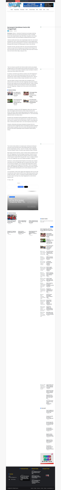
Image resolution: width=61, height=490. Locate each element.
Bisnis (37, 9)
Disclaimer (38, 488)
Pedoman (45, 488)
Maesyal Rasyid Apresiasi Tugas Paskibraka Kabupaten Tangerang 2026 (33, 233)
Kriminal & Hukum (32, 9)
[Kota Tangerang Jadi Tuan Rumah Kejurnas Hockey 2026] (10, 93)
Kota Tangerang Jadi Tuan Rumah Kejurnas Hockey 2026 (17, 94)
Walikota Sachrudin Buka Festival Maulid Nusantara (49, 257)
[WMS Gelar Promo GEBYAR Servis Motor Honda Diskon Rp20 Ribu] (43, 396)
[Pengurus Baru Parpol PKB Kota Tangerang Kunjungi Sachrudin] (43, 392)
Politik (27, 9)
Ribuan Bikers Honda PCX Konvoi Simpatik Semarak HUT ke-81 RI (49, 313)
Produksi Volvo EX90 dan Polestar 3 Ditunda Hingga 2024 (49, 417)
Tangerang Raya (16, 9)
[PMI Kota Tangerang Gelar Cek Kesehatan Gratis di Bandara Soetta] (12, 217)
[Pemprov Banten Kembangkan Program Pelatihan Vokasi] (22, 227)
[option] (22, 200)
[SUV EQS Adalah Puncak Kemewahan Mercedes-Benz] (43, 430)
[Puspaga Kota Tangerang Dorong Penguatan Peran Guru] (12, 227)
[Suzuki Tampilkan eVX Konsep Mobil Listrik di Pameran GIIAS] (43, 412)
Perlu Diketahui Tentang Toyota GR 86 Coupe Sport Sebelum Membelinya (50, 447)
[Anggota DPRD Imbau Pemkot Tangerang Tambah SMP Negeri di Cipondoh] (43, 386)
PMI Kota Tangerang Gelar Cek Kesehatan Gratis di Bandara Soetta (11, 221)
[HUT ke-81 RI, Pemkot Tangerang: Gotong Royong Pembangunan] (43, 402)
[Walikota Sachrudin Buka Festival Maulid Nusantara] (43, 258)
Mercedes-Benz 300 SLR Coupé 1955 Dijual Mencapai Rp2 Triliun (49, 423)
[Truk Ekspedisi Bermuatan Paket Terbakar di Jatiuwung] (43, 263)
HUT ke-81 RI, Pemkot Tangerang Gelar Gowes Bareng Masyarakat (33, 101)
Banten (12, 9)
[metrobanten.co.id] (14, 5)
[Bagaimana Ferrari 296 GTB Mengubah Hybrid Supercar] (43, 442)
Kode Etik (32, 488)
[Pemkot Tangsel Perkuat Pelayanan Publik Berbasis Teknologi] (43, 269)
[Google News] (25, 183)
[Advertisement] (30, 18)
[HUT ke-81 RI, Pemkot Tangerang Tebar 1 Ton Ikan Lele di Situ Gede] (43, 253)
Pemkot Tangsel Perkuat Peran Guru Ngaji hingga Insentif (22, 221)
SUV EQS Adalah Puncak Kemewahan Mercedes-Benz (49, 429)
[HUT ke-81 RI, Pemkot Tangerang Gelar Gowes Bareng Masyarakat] (26, 101)
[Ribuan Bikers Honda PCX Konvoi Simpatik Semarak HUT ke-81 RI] (43, 348)
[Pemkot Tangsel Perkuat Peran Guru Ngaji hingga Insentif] (22, 217)
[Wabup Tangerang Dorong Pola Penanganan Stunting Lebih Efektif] (33, 217)
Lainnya (47, 9)
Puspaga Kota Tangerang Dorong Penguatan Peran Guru (11, 232)
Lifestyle (40, 9)
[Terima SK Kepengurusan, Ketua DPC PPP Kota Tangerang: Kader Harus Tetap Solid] (10, 101)
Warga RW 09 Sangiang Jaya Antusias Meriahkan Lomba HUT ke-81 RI (49, 308)
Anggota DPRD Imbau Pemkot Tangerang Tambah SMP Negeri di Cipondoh (49, 386)
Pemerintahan (22, 9)
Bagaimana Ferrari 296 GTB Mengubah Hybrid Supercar (49, 440)
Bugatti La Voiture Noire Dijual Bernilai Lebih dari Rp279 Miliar (50, 435)
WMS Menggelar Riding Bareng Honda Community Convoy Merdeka (49, 235)
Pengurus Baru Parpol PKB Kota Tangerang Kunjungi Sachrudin (49, 391)
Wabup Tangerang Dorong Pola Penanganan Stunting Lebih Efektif (33, 221)
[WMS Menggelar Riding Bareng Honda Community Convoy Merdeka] (26, 93)
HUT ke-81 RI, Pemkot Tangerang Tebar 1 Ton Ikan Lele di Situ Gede (17, 201)
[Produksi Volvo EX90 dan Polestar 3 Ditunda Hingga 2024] (43, 418)
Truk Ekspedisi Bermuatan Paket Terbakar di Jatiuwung (49, 263)
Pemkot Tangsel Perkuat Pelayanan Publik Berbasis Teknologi (49, 269)
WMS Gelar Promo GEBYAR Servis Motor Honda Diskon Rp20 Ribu (49, 397)
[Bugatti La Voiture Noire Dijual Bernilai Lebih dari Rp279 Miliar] (43, 436)
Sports (44, 9)
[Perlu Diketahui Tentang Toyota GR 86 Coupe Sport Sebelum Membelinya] (43, 448)
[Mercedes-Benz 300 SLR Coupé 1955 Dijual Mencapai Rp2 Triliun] (43, 424)
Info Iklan (42, 488)
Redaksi (35, 488)
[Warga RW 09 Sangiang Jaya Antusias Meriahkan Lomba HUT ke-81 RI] (43, 308)
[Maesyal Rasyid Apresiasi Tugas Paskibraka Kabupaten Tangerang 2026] (33, 227)
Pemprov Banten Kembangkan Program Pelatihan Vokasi (22, 232)
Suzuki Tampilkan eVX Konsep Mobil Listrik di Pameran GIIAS (50, 411)
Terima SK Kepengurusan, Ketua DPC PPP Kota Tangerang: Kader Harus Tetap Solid (49, 241)
